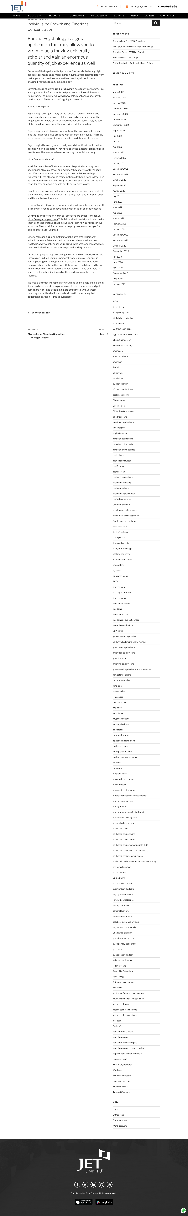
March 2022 (118, 152)
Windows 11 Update (122, 1075)
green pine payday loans (124, 647)
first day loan (119, 587)
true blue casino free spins (125, 1042)
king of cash (118, 713)
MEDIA (134, 15)
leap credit (117, 729)
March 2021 (118, 218)
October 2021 (119, 180)
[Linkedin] (167, 6)
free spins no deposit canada (126, 620)
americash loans (120, 356)
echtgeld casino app (122, 548)
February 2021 (119, 223)
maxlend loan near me (123, 779)
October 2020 (119, 245)
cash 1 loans (118, 455)
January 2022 (119, 163)
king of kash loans (121, 718)
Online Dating (119, 878)
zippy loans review (121, 1081)
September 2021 (121, 185)
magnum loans (120, 773)
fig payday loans (120, 576)
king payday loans (121, 724)
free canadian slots (121, 603)
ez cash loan (118, 565)
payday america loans (123, 894)
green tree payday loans (124, 652)
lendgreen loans (120, 746)
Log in (115, 1109)
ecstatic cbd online (121, 554)
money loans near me (123, 801)
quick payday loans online (124, 943)
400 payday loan (121, 312)
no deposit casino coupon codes (128, 856)
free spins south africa (123, 625)
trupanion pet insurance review (127, 1053)
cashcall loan (119, 471)
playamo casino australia (124, 927)
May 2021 (117, 207)
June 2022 (117, 141)
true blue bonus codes (123, 1031)
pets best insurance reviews (126, 922)
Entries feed (118, 1115)
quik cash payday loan (123, 954)
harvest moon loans (122, 674)
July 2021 (117, 196)
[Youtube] (175, 6)
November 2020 (121, 240)
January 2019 (119, 284)
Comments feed (120, 1120)
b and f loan (118, 378)
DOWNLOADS (77, 15)
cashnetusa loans (121, 488)
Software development (123, 982)
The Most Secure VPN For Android (129, 52)
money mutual (119, 806)
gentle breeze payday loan (125, 636)
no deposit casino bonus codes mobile (130, 850)
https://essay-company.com (43, 219)
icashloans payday (121, 680)
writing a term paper (39, 106)
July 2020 (117, 256)
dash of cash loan (121, 532)
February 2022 (119, 158)
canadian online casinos (124, 449)
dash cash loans (120, 526)
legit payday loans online (124, 740)
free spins (117, 609)
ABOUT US (32, 15)
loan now (117, 762)
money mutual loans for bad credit (129, 812)
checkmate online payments (126, 515)
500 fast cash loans (122, 329)
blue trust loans (120, 417)
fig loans (117, 570)
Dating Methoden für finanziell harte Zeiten (133, 63)
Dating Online (119, 537)
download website (121, 543)
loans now (117, 768)
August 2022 (119, 130)
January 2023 (119, 103)
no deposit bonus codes (124, 839)
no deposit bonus (121, 828)
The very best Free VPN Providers (129, 41)
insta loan (117, 685)
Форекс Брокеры (121, 1086)
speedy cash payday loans (125, 1015)
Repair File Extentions (123, 971)
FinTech (116, 581)
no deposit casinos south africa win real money (134, 861)
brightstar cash (120, 433)
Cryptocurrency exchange (125, 521)
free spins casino (120, 614)
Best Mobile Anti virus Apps (125, 57)
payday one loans (121, 905)
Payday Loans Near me (124, 900)
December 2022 (120, 108)
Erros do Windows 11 (122, 559)
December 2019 (120, 273)
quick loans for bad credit (124, 938)
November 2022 (120, 114)
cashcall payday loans (123, 477)
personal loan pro (121, 911)
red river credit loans (122, 960)
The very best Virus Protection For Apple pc (133, 46)
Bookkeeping (119, 427)
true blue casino (120, 1037)
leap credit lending (121, 735)
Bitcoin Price (119, 406)
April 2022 (117, 147)
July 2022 (117, 136)
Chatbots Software (121, 504)
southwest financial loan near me (128, 993)
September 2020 (121, 251)
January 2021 (119, 229)
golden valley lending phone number (129, 642)
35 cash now (119, 307)
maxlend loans (119, 784)
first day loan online (122, 592)
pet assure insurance (122, 916)
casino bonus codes (122, 499)
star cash (117, 1020)
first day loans (119, 598)
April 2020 (118, 267)
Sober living (118, 976)
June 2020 (118, 262)
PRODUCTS (54, 15)
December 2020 (120, 234)
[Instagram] (171, 6)
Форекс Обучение (121, 1092)
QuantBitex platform (122, 932)
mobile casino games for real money (129, 795)
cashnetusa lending (122, 482)
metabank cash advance (124, 790)
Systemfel (117, 1026)
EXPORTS (119, 15)
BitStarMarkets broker (123, 411)
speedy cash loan (121, 1004)
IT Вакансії (118, 697)
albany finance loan (122, 340)
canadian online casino (123, 444)
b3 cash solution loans (123, 389)
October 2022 (119, 119)
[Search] (156, 23)
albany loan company (122, 345)
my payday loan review (123, 823)
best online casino (121, 394)
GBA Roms (118, 631)
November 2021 (120, 174)
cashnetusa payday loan (124, 493)
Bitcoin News (119, 400)
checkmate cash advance (125, 510)
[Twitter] (164, 6)
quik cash (117, 949)
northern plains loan (122, 867)
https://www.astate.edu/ (40, 159)
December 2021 (120, 169)
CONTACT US (167, 15)
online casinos (119, 872)
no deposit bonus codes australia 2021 (130, 845)
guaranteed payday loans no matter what (132, 669)
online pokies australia (123, 883)
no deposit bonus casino (124, 834)
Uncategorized (41, 313)
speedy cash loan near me (125, 1009)
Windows (117, 1070)
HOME (16, 15)
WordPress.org (120, 1126)
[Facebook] (160, 6)
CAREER (149, 15)
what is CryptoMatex (122, 1064)
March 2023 (118, 92)
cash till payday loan (122, 460)
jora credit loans (120, 702)
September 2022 (121, 125)
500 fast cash (119, 323)
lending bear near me (122, 751)
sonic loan (117, 987)
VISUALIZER (97, 15)
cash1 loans (118, 466)
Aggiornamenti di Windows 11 (126, 334)
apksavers (117, 373)
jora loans (117, 707)
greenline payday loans (123, 663)
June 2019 (117, 278)
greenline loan (119, 658)
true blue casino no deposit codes (128, 1048)
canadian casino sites (123, 438)
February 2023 (119, 97)
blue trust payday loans (123, 422)
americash (118, 351)
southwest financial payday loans (128, 998)
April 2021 (117, 213)
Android (116, 367)
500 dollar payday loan (123, 318)
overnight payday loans (123, 889)
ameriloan (117, 362)
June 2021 (117, 202)
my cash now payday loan (125, 817)
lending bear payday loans (125, 757)
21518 (116, 301)
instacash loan (119, 691)
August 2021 (119, 191)
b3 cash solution (120, 383)
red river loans (119, 965)
